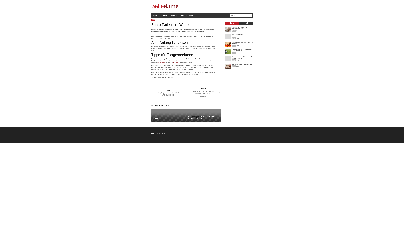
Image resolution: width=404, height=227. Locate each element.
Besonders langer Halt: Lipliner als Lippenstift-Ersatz (242, 57)
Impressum (154, 133)
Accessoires (161, 62)
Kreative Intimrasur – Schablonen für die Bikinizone (242, 50)
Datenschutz (162, 133)
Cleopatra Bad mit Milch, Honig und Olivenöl (242, 42)
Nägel (165, 15)
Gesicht (154, 15)
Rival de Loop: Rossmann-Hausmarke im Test (239, 28)
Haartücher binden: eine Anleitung (242, 64)
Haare (172, 15)
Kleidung (176, 62)
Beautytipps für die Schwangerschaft (237, 35)
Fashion (191, 15)
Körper (182, 15)
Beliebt (232, 23)
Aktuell (246, 23)
